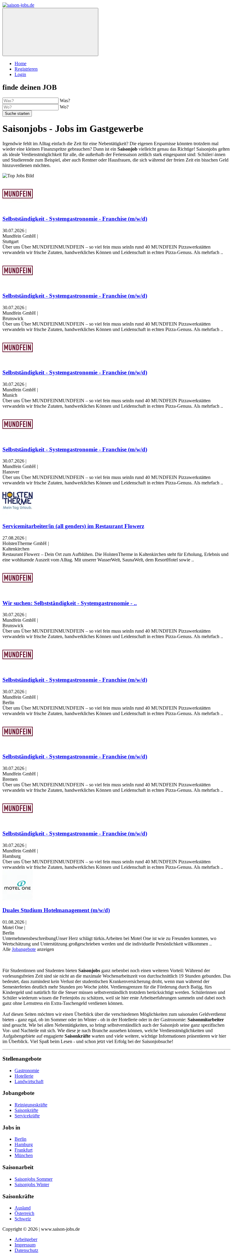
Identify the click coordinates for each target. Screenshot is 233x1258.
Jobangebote (24, 949)
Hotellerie (24, 1076)
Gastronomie (27, 1070)
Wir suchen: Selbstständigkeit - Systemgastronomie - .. (69, 603)
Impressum (25, 1244)
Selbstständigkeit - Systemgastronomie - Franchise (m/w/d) (74, 219)
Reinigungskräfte (31, 1104)
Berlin (20, 1139)
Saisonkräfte (26, 1110)
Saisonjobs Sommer (33, 1179)
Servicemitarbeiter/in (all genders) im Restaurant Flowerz (73, 526)
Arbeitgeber (26, 1239)
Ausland (23, 1207)
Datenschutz (26, 1250)
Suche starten (17, 113)
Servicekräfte (27, 1115)
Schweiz (23, 1218)
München (24, 1155)
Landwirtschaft (29, 1081)
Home (20, 63)
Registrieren (26, 69)
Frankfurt (23, 1150)
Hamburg (24, 1144)
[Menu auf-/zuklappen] (50, 32)
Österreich (24, 1213)
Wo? (64, 106)
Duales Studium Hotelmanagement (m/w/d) (56, 910)
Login (20, 74)
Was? (65, 100)
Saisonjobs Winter (32, 1184)
